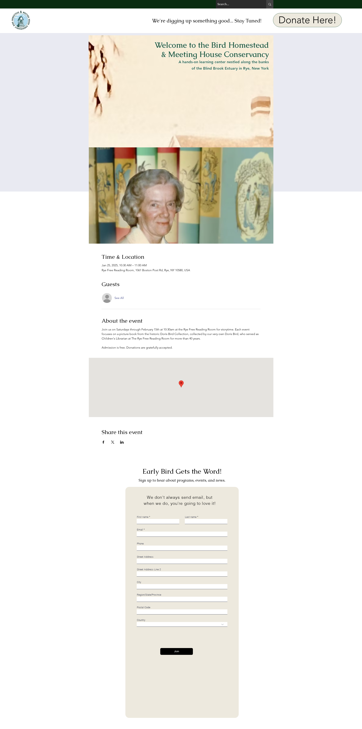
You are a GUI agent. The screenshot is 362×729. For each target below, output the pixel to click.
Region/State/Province (149, 595)
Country (141, 620)
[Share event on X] (112, 442)
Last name (190, 517)
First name (142, 517)
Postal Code (143, 607)
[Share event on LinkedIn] (122, 442)
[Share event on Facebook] (103, 442)
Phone (140, 543)
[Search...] (269, 4)
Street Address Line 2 (149, 569)
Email (140, 529)
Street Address (145, 557)
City (139, 582)
